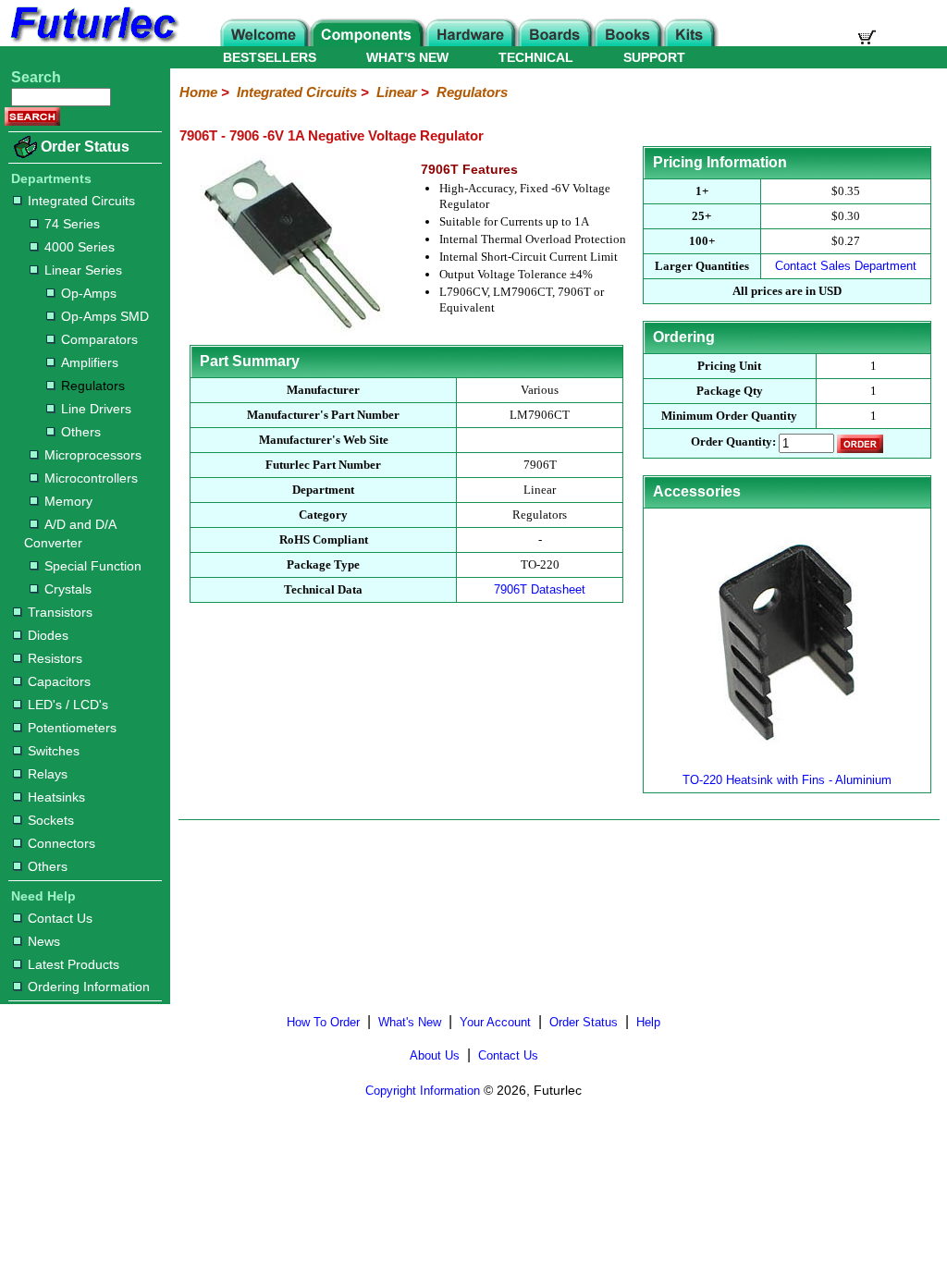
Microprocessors (92, 455)
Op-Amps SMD (105, 316)
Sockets (51, 820)
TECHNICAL (535, 57)
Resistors (55, 658)
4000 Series (79, 246)
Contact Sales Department (845, 266)
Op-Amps (89, 293)
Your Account (495, 1022)
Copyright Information (422, 1090)
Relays (48, 773)
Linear (396, 92)
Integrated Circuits (81, 200)
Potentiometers (72, 727)
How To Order (323, 1022)
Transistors (60, 612)
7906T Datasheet (539, 589)
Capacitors (59, 681)
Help (648, 1022)
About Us (435, 1055)
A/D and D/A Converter (70, 533)
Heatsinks (56, 797)
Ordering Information (89, 986)
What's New (409, 1022)
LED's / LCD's (68, 704)
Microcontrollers (91, 478)
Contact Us (60, 918)
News (44, 941)
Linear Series (83, 270)
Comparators (99, 339)
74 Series (72, 223)
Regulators (93, 385)
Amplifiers (89, 362)
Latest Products (73, 964)
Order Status (85, 146)
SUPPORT (654, 57)
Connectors (61, 843)
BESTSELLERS (269, 57)
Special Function (92, 565)
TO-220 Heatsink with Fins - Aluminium (787, 780)
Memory (68, 501)
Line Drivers (96, 408)
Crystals (68, 589)
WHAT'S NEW (407, 57)
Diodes (48, 635)
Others (81, 431)
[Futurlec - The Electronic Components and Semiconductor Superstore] (92, 41)
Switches (54, 750)
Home (198, 92)
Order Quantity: (733, 442)
